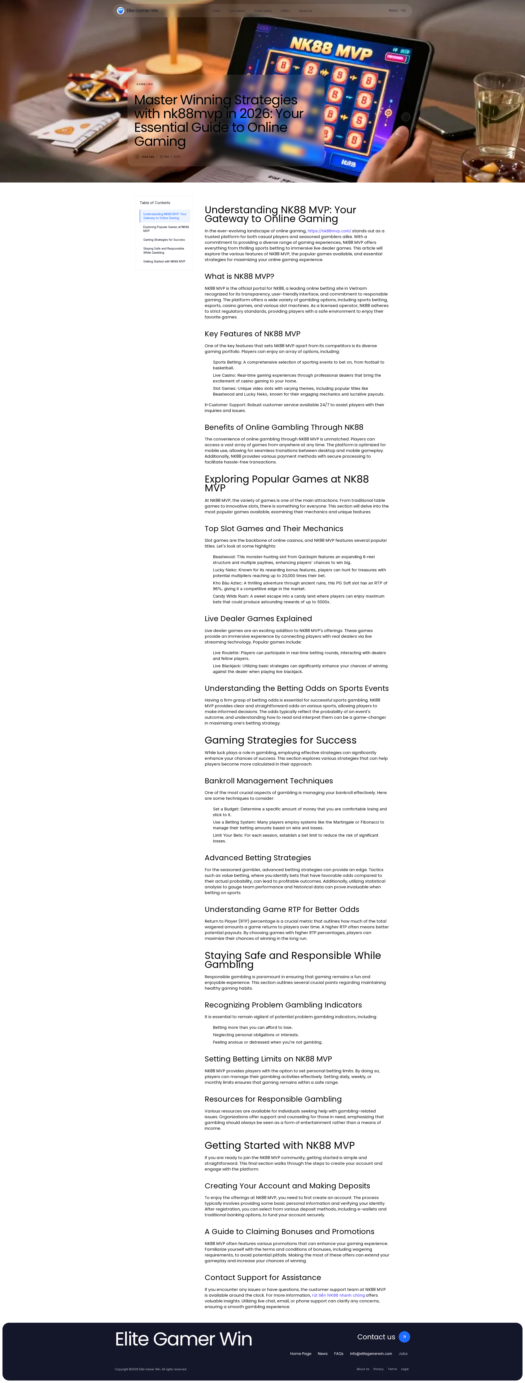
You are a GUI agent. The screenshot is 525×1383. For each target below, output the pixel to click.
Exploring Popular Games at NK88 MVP (166, 229)
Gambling (145, 84)
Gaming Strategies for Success (164, 239)
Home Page (300, 1353)
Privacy (378, 1369)
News (323, 1353)
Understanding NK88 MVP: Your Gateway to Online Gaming (164, 216)
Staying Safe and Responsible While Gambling (163, 250)
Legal (405, 1369)
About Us (363, 1369)
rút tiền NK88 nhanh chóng (338, 1295)
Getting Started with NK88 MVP (164, 261)
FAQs (339, 1353)
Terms (392, 1369)
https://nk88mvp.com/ (329, 230)
